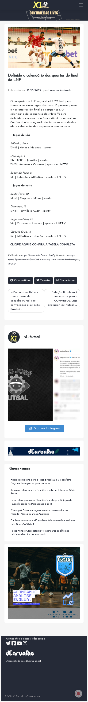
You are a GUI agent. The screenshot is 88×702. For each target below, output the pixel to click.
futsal (11, 260)
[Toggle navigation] (81, 5)
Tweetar (45, 280)
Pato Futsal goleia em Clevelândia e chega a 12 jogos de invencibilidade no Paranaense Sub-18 (41, 502)
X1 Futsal (18, 696)
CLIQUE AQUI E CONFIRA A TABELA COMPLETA (42, 244)
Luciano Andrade (60, 90)
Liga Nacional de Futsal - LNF (38, 255)
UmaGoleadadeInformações (65, 260)
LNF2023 (45, 260)
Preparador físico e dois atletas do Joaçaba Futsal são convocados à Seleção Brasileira (25, 301)
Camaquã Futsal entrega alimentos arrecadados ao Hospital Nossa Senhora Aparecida (39, 512)
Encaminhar (67, 280)
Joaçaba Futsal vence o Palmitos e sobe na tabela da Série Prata (43, 492)
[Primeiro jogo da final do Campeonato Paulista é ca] (44, 385)
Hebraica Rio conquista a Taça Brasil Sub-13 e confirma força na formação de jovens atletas (41, 482)
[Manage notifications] (78, 693)
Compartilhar (22, 280)
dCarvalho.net (33, 661)
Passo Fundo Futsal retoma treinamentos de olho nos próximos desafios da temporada (40, 533)
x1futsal (11, 264)
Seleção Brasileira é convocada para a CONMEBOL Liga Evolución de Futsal (62, 298)
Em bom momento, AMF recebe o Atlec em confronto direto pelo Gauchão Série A (43, 522)
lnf (37, 260)
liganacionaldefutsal (25, 260)
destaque (70, 255)
